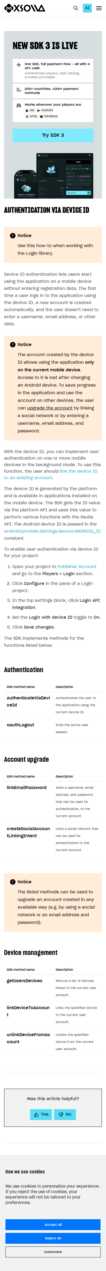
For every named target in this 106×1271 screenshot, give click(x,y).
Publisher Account (76, 567)
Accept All (53, 1224)
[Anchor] (93, 209)
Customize (53, 1252)
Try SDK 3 (53, 135)
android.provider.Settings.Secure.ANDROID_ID (52, 531)
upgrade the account (50, 408)
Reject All (53, 1238)
